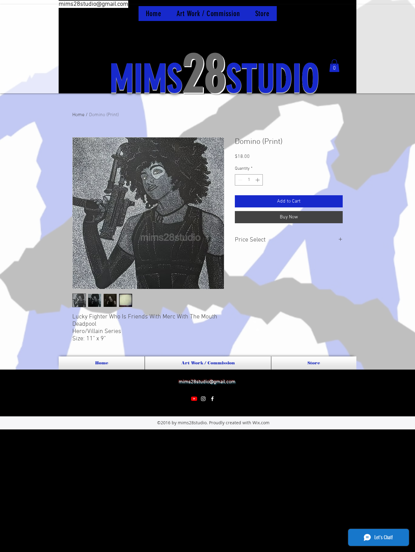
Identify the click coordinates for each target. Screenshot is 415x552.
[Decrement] (239, 180)
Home (78, 115)
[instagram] (203, 399)
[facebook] (212, 399)
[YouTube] (194, 399)
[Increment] (258, 180)
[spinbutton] (248, 180)
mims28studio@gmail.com (93, 4)
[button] (334, 65)
